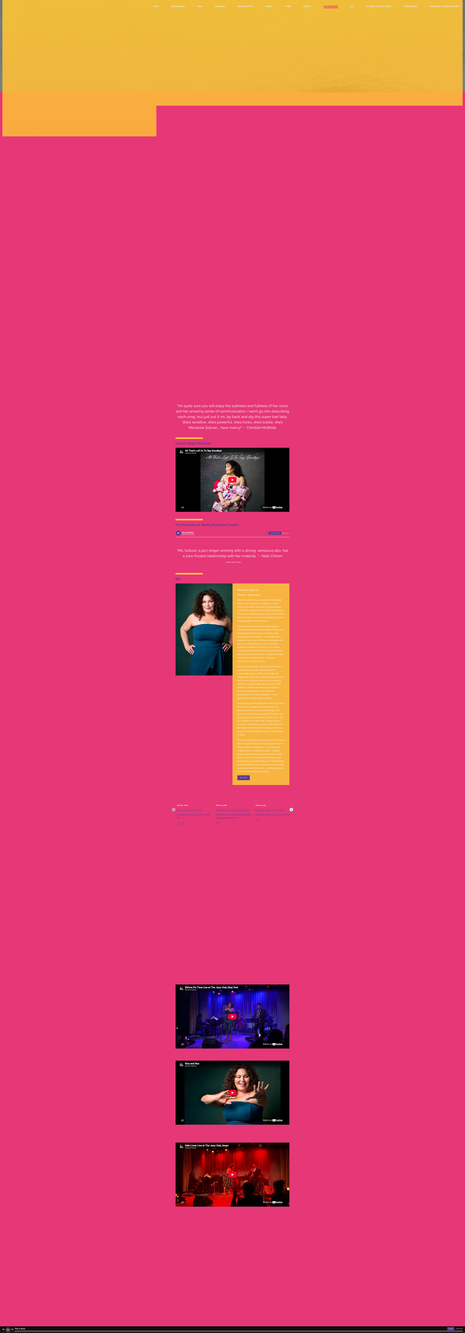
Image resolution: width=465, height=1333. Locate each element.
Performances (178, 6)
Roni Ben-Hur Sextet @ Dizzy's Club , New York (272, 815)
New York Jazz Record (234, 1250)
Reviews (269, 6)
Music (200, 6)
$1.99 (451, 1328)
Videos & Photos (245, 6)
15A (351, 6)
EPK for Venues (331, 6)
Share (179, 824)
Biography (220, 6)
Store (288, 6)
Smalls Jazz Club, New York (233, 810)
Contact (307, 6)
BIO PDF (243, 778)
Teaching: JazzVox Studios (378, 6)
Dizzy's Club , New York (269, 810)
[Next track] (288, 531)
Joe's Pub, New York (189, 810)
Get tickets (180, 823)
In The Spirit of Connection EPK (444, 6)
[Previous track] (285, 531)
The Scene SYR (410, 6)
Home (156, 6)
